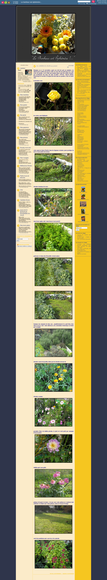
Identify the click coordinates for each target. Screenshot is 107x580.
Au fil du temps (80, 104)
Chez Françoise (80, 132)
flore (78, 118)
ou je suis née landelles (82, 106)
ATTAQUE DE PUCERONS (83, 214)
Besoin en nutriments (81, 254)
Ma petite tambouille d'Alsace (83, 99)
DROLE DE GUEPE (83, 76)
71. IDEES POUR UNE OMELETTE (84, 67)
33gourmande (80, 137)
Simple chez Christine (81, 108)
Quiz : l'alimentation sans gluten (84, 239)
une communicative (81, 110)
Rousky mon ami (25, 147)
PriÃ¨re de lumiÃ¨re (81, 176)
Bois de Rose (80, 121)
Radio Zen (79, 177)
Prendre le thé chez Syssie (82, 147)
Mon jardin (23, 105)
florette (78, 115)
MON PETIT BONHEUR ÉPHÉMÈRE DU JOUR (25, 212)
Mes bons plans (25, 225)
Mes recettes (24, 95)
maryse (78, 123)
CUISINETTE (80, 140)
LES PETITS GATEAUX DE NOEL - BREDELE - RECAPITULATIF (84, 69)
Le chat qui (79, 151)
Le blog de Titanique (81, 116)
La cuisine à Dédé (81, 125)
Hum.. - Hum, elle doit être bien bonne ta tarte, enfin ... (84, 90)
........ (78, 111)
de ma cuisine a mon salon (83, 144)
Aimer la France (80, 100)
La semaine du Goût (81, 250)
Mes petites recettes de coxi (83, 153)
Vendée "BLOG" (80, 113)
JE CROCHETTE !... (83, 207)
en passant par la (81, 131)
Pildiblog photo (80, 175)
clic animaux (80, 163)
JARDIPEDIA (80, 166)
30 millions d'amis (81, 159)
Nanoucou (79, 152)
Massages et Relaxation (82, 154)
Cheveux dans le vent (81, 107)
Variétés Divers (25, 200)
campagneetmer (80, 145)
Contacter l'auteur (27, 81)
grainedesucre (80, 136)
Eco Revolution (80, 164)
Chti (21, 190)
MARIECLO (79, 134)
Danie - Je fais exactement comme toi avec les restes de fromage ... (83, 82)
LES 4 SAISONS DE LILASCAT (83, 120)
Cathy (78, 103)
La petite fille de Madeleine (83, 105)
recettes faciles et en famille (83, 148)
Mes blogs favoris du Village (83, 98)
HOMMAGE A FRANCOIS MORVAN (84, 75)
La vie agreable (80, 139)
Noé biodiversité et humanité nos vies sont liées (84, 174)
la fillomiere (79, 142)
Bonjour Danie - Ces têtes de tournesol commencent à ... (83, 85)
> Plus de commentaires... (81, 95)
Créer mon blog (102, 2)
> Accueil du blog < (24, 65)
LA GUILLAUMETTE (81, 109)
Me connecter (102, 1)
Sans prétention (80, 178)
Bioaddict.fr (79, 162)
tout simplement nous (82, 122)
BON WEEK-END (83, 192)
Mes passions (24, 127)
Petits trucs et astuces (24, 176)
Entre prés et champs (81, 117)
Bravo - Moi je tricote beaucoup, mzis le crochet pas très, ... (83, 87)
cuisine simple (80, 146)
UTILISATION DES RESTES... (83, 199)
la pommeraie (80, 112)
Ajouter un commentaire (68, 573)
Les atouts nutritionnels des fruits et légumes (84, 249)
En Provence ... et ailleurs (82, 141)
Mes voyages (24, 158)
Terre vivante (80, 179)
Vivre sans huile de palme (82, 181)
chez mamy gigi (80, 102)
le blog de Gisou (80, 119)
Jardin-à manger (80, 165)
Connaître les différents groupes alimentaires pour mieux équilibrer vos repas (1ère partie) (84, 246)
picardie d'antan (80, 130)
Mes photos (24, 137)
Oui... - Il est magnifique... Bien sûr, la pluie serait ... (83, 93)
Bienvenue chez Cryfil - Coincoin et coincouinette (84, 161)
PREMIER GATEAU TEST (83, 221)
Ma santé (23, 115)
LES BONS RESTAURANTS (83, 127)
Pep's (78, 129)
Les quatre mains (81, 170)
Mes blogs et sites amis (81, 157)
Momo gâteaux (80, 171)
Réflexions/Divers (26, 166)
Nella (78, 135)
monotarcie (79, 172)
